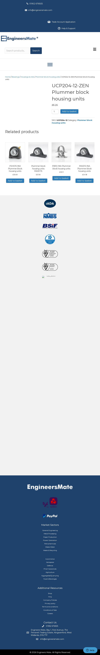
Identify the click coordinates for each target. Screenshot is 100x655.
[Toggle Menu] (50, 64)
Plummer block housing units (48, 77)
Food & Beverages (50, 579)
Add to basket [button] (15, 180)
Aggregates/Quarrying (50, 576)
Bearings (15, 77)
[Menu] (94, 49)
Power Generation (50, 540)
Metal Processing (50, 534)
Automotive (50, 559)
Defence (50, 566)
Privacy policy (50, 603)
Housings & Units (27, 77)
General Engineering (50, 530)
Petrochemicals (50, 544)
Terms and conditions (50, 607)
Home (8, 77)
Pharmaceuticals (50, 569)
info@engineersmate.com (40, 10)
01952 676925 (36, 3)
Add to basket (69, 111)
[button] (36, 50)
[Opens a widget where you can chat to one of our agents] (90, 650)
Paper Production (50, 537)
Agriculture (50, 572)
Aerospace (50, 562)
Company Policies (50, 600)
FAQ (50, 597)
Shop (50, 593)
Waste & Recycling (50, 550)
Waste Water (50, 547)
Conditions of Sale (50, 610)
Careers (50, 613)
